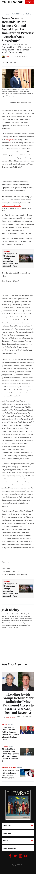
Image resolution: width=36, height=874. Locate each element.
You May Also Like (15, 664)
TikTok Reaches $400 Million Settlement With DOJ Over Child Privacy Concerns (10, 774)
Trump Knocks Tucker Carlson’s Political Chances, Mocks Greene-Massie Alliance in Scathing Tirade (10, 733)
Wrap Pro (7, 833)
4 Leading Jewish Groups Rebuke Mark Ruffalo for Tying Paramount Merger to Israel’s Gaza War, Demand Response (18, 703)
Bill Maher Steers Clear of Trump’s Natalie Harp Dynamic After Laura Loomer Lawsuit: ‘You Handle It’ (10, 755)
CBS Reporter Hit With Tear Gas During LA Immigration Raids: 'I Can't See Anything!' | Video (10, 259)
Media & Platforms (18, 14)
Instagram (9, 139)
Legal (5, 841)
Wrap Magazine (9, 848)
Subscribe (30, 2)
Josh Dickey (9, 57)
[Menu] (4, 2)
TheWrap (7, 826)
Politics (28, 14)
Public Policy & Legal (9, 768)
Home (7, 14)
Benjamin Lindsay (10, 717)
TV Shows (5, 746)
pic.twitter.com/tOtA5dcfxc (11, 205)
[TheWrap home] (16, 2)
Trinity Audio (20, 102)
